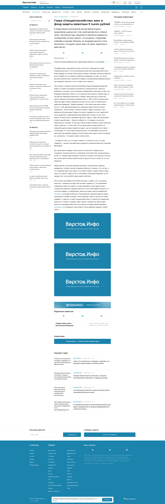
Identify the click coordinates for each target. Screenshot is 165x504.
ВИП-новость (26, 12)
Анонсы (50, 473)
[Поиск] (141, 7)
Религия (50, 488)
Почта (68, 488)
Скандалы (51, 482)
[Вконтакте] (92, 450)
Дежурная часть (56, 12)
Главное (26, 7)
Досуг (49, 471)
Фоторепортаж (105, 12)
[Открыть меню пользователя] (136, 7)
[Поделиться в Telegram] (82, 53)
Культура (69, 476)
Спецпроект (95, 12)
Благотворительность (73, 485)
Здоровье (69, 468)
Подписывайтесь (76, 305)
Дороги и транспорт (53, 491)
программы (58, 194)
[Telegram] (109, 450)
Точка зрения (125, 12)
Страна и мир (46, 12)
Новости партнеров (53, 476)
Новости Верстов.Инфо (54, 485)
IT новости (66, 12)
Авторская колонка (72, 482)
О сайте (42, 7)
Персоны (69, 473)
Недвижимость (115, 12)
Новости (34, 7)
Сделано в (34, 501)
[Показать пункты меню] (141, 12)
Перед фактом (36, 12)
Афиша (57, 7)
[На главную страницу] (29, 3)
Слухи (68, 471)
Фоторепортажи (67, 7)
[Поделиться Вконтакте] (63, 53)
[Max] (126, 450)
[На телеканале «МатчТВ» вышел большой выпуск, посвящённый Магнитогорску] (62, 392)
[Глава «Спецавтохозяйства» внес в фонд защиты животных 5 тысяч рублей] (82, 226)
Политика (79, 12)
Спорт (73, 12)
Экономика (87, 12)
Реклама (50, 7)
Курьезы (133, 12)
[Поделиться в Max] (101, 53)
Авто (49, 479)
